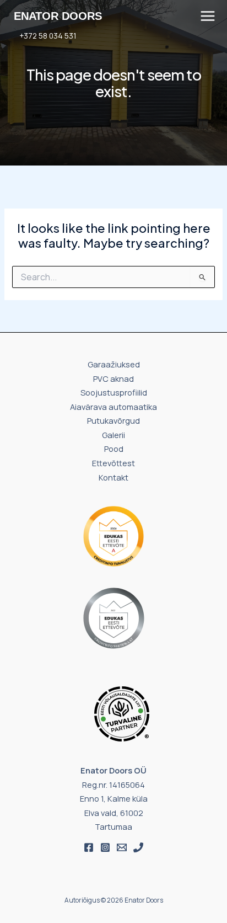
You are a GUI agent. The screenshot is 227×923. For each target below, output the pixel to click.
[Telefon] (138, 847)
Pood (113, 448)
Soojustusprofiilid (113, 392)
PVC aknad (113, 378)
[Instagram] (105, 847)
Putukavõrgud (113, 420)
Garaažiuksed (114, 364)
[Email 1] (122, 847)
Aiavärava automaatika (113, 406)
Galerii (113, 434)
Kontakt (113, 477)
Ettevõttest (113, 462)
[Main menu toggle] (207, 16)
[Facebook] (89, 847)
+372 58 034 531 (48, 35)
